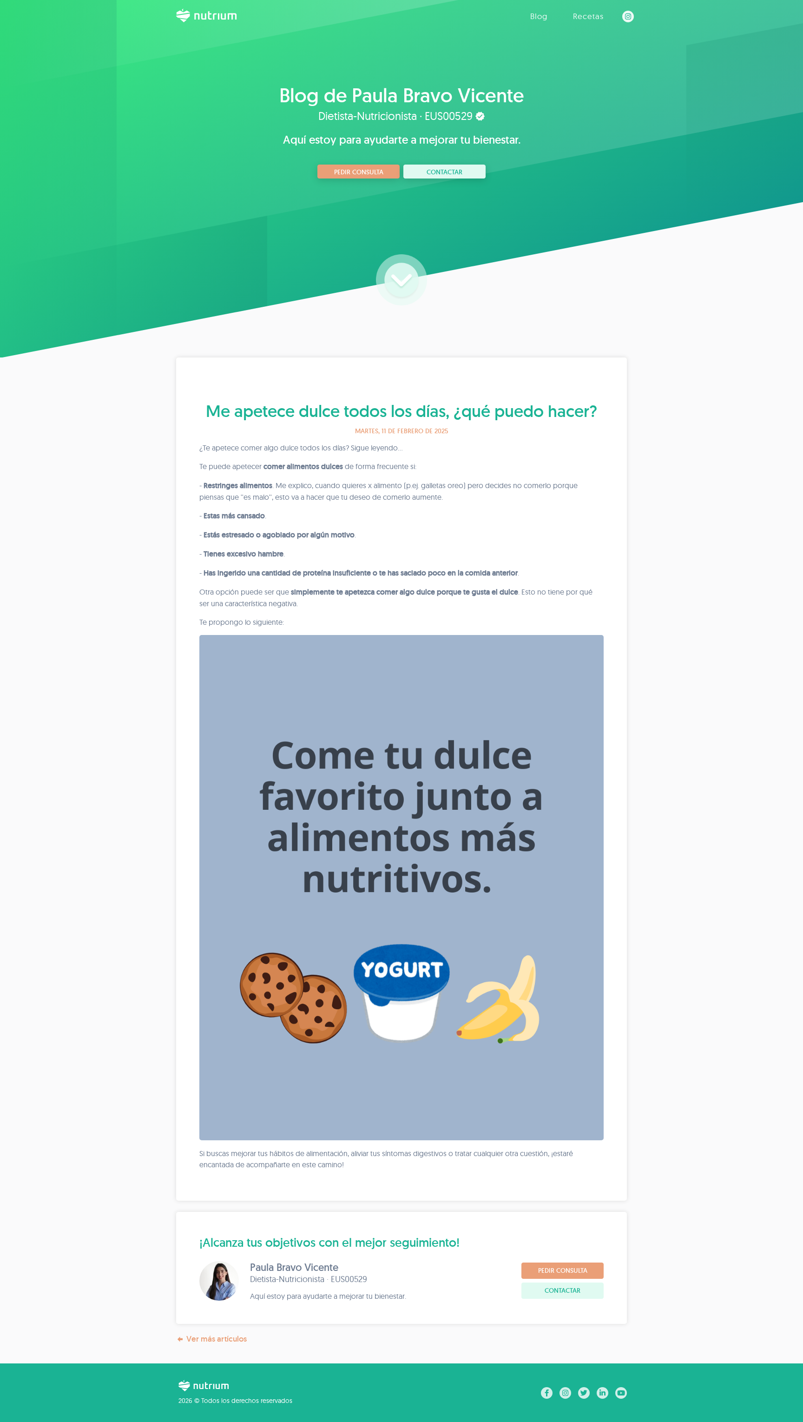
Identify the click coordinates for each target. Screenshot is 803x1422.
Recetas (588, 16)
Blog (538, 16)
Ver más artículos (216, 1339)
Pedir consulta (358, 172)
